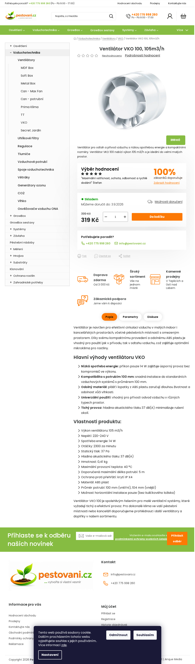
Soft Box (27, 75)
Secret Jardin (31, 130)
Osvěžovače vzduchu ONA (38, 209)
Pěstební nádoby (22, 242)
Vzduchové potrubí (32, 162)
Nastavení (50, 655)
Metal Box (28, 83)
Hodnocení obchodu (129, 3)
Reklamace (16, 644)
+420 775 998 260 (144, 14)
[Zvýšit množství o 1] (125, 217)
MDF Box (27, 68)
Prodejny (155, 3)
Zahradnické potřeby (28, 282)
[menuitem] (17, 30)
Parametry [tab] (130, 317)
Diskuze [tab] (152, 317)
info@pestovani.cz (132, 243)
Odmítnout (118, 635)
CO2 (21, 193)
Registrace (108, 619)
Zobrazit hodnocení (167, 182)
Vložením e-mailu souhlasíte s (141, 537)
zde (64, 645)
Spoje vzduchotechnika (36, 169)
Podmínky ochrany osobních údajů (32, 638)
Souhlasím (145, 635)
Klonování (17, 269)
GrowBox (19, 216)
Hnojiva (18, 256)
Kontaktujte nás (177, 3)
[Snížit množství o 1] (106, 217)
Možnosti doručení (168, 202)
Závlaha (19, 236)
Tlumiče (24, 154)
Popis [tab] (109, 317)
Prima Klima (29, 107)
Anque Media (173, 659)
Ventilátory (26, 60)
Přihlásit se (108, 613)
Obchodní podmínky (22, 633)
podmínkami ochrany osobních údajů (141, 539)
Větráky (24, 177)
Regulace (25, 146)
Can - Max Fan (31, 91)
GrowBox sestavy (22, 222)
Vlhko (22, 201)
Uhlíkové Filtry (28, 138)
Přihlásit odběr (177, 538)
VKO (24, 122)
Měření (18, 249)
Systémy (19, 229)
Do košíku (157, 217)
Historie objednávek (114, 625)
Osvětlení (20, 46)
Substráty (20, 262)
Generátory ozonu (32, 185)
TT (23, 115)
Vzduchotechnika (26, 53)
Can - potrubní (32, 99)
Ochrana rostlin (24, 276)
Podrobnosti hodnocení (142, 55)
